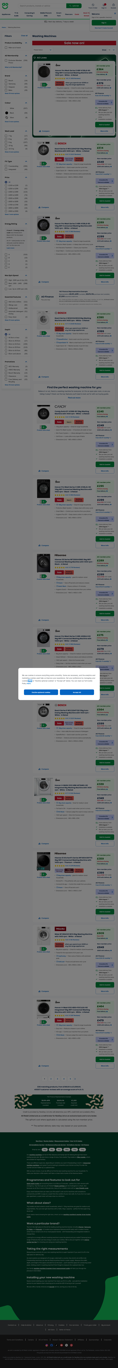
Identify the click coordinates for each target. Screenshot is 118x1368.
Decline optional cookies (41, 692)
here (30, 681)
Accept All (77, 692)
